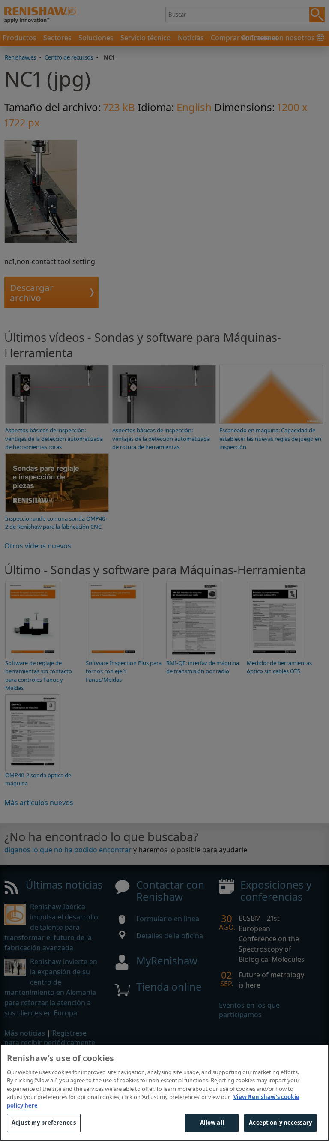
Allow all (212, 1122)
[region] (164, 1093)
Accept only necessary (280, 1122)
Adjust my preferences (44, 1122)
